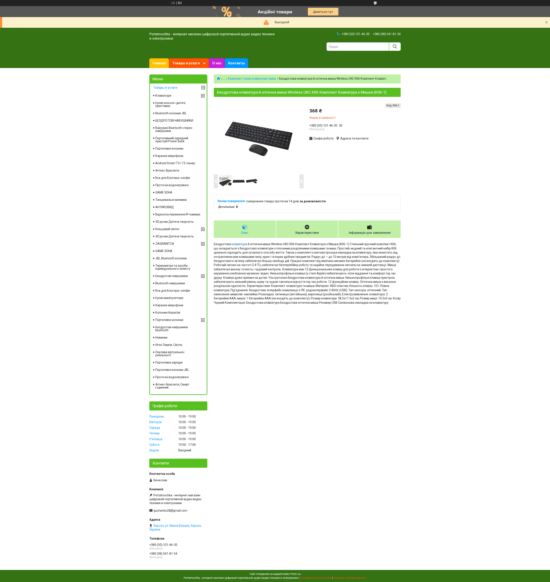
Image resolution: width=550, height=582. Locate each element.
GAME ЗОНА (163, 192)
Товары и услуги (186, 63)
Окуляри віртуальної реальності (169, 353)
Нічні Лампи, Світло (168, 345)
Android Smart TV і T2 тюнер (175, 163)
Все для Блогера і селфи (172, 178)
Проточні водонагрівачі (172, 185)
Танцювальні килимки (171, 199)
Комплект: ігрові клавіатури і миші (252, 78)
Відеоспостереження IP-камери (177, 214)
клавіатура (239, 244)
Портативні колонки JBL (172, 369)
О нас (217, 63)
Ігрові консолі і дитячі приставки (170, 104)
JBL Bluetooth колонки (171, 258)
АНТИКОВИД (164, 207)
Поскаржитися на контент (316, 577)
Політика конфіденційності (349, 577)
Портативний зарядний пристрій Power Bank (171, 139)
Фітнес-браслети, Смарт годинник (172, 386)
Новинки (161, 337)
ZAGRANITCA (164, 243)
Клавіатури (163, 95)
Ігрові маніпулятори (169, 298)
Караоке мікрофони (169, 156)
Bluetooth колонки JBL (171, 113)
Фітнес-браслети (167, 170)
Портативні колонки (169, 148)
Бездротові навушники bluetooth (171, 328)
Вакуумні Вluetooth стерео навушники (173, 129)
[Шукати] (395, 46)
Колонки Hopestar (167, 312)
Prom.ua (296, 574)
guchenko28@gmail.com (170, 510)
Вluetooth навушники (170, 283)
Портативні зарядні (169, 362)
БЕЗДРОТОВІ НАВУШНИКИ (174, 120)
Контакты (236, 63)
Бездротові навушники (171, 276)
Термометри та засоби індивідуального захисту (172, 267)
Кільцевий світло (167, 229)
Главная (159, 63)
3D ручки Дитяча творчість (174, 221)
